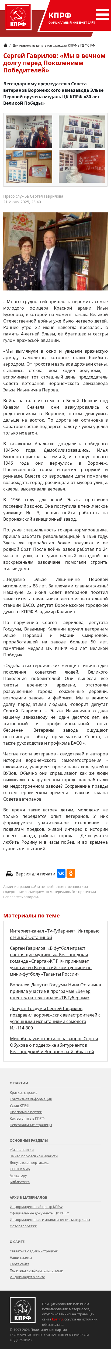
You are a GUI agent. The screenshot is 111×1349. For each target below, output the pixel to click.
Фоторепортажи (23, 1226)
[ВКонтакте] (61, 873)
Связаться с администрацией (34, 1251)
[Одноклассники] (71, 873)
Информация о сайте (27, 1276)
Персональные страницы (31, 1124)
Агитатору (18, 1175)
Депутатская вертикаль (29, 1162)
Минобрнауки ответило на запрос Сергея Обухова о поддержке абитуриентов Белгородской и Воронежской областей (54, 1045)
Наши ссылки (21, 1257)
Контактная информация (31, 1098)
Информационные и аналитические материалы (50, 1219)
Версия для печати (35, 874)
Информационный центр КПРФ (36, 1206)
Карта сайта (19, 1264)
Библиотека (20, 1181)
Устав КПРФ (19, 1105)
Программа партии (26, 1111)
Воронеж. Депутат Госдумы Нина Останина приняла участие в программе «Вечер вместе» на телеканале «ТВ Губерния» (55, 991)
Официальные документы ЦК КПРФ (39, 1213)
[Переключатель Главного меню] (101, 14)
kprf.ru (57, 1319)
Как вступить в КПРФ (27, 1118)
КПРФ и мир (20, 1168)
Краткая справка (23, 1092)
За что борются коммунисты (34, 1156)
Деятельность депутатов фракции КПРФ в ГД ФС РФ (54, 45)
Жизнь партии (22, 1149)
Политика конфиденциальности (36, 1270)
